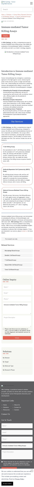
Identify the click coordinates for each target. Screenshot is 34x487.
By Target (5, 362)
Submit (17, 338)
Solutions (9, 14)
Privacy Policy (19, 479)
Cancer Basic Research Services (23, 14)
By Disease (6, 357)
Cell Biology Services (8, 16)
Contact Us (17, 407)
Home (3, 14)
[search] (30, 9)
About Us (17, 405)
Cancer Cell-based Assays (23, 16)
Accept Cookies (7, 483)
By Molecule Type (8, 366)
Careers (16, 410)
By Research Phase (9, 370)
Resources (6, 410)
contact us (25, 231)
